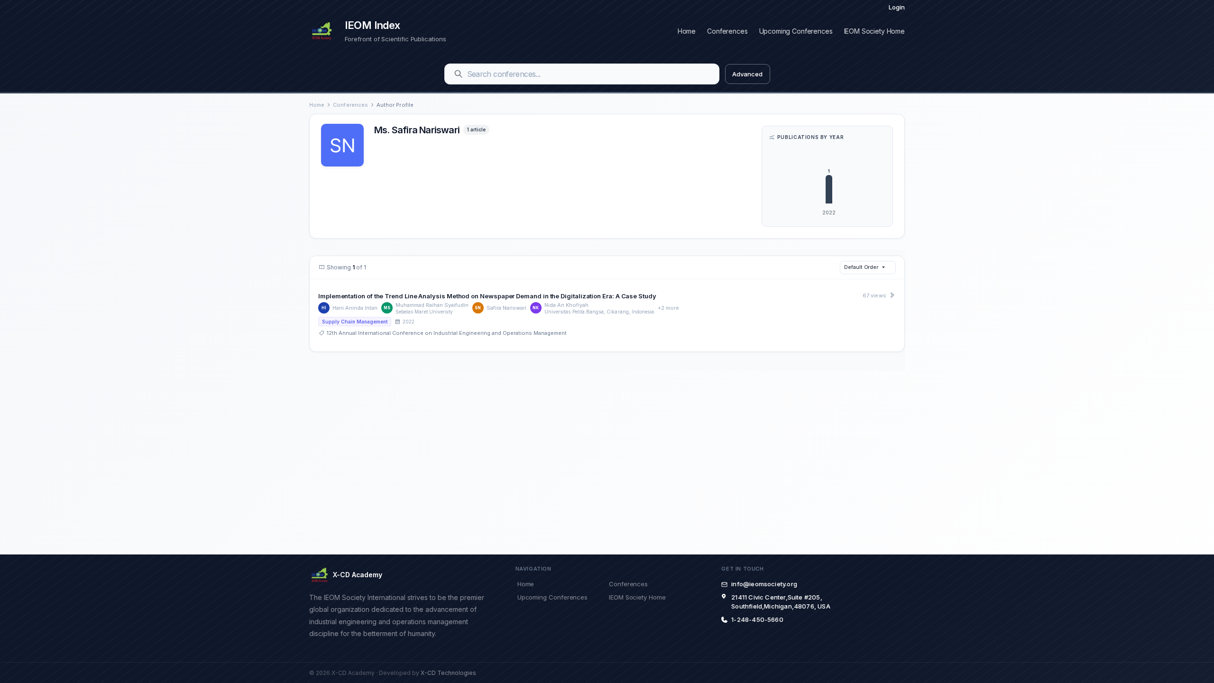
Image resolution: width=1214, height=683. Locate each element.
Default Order (861, 267)
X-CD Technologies (448, 672)
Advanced (747, 74)
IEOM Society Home (874, 31)
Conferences (727, 31)
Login (897, 7)
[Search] (458, 74)
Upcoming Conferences (796, 31)
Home (687, 31)
